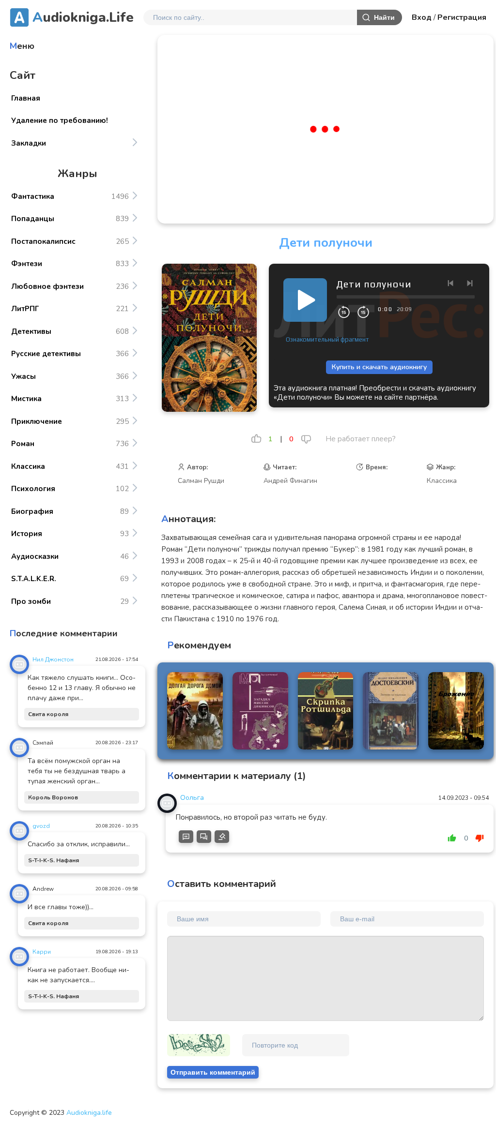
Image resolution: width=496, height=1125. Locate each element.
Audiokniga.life (89, 1112)
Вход (422, 17)
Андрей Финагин (290, 480)
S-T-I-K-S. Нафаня (53, 860)
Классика (442, 480)
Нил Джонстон (53, 659)
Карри (41, 952)
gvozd (41, 826)
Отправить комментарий (212, 1072)
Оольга (192, 797)
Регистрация (461, 17)
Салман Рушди (201, 480)
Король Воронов (53, 797)
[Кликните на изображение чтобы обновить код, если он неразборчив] (198, 1045)
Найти (384, 17)
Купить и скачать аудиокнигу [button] (379, 367)
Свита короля (48, 714)
